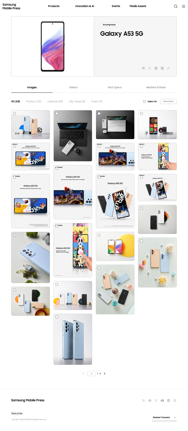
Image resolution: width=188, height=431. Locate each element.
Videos (73, 87)
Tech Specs (115, 87)
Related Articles (156, 87)
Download (168, 101)
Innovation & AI (84, 6)
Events (116, 6)
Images (32, 87)
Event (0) (97, 101)
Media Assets (138, 6)
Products (53, 6)
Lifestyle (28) (55, 101)
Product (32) (33, 101)
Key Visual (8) (77, 101)
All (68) (15, 101)
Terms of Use (16, 413)
